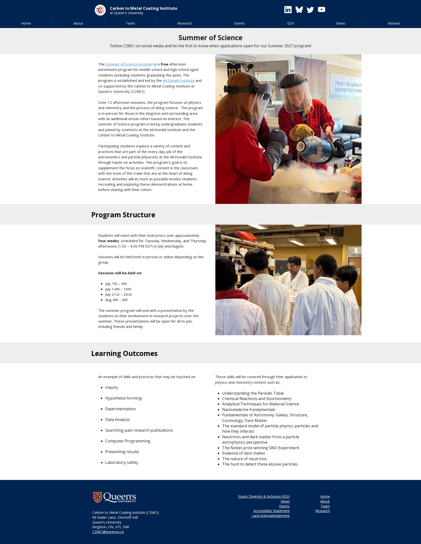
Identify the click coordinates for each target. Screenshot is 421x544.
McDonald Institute (179, 80)
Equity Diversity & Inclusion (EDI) (264, 496)
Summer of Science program (129, 64)
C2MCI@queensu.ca (108, 531)
